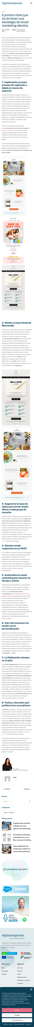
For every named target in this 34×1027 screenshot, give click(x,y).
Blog (3, 11)
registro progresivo (8, 130)
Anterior (7, 789)
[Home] (12, 3)
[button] (31, 989)
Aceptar (17, 1010)
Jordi (14, 29)
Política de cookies (8, 1024)
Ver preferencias (17, 1020)
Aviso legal (28, 1024)
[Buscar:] (17, 801)
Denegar (17, 1015)
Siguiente (26, 789)
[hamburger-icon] (31, 3)
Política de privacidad (19, 1024)
